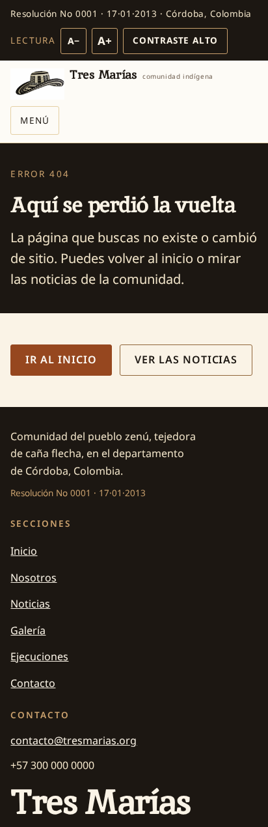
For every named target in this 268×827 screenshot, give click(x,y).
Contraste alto (175, 40)
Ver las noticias (186, 359)
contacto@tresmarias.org (73, 740)
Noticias (30, 603)
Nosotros (33, 577)
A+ (105, 40)
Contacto (32, 683)
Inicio (23, 551)
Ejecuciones (39, 656)
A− (73, 41)
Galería (28, 630)
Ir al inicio (61, 359)
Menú (34, 120)
